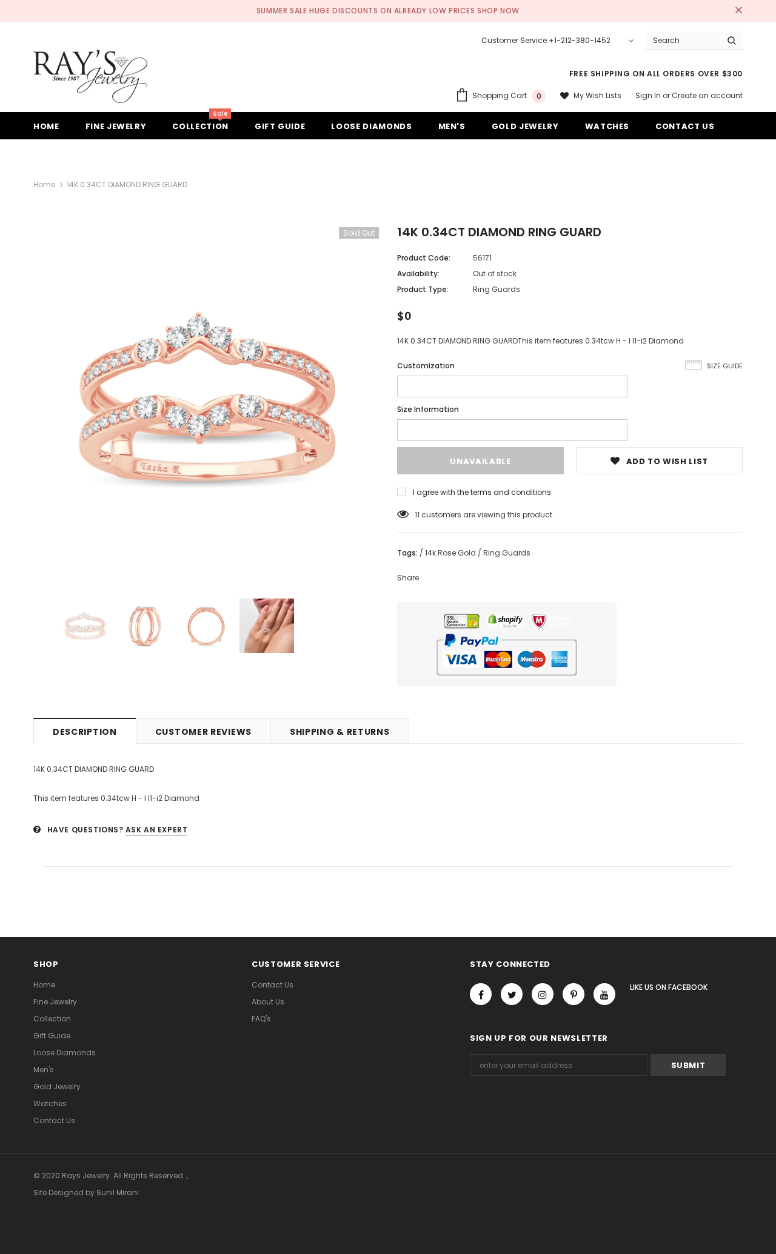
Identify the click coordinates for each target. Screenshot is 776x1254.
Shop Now (498, 10)
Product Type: (423, 289)
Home (44, 184)
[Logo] (90, 76)
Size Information (428, 409)
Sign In (649, 95)
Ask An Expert (156, 829)
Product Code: (423, 258)
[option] (206, 399)
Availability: (418, 273)
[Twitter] (512, 994)
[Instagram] (543, 994)
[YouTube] (604, 994)
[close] (738, 11)
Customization (426, 365)
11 (417, 514)
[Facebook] (481, 994)
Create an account (707, 95)
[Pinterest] (573, 994)
